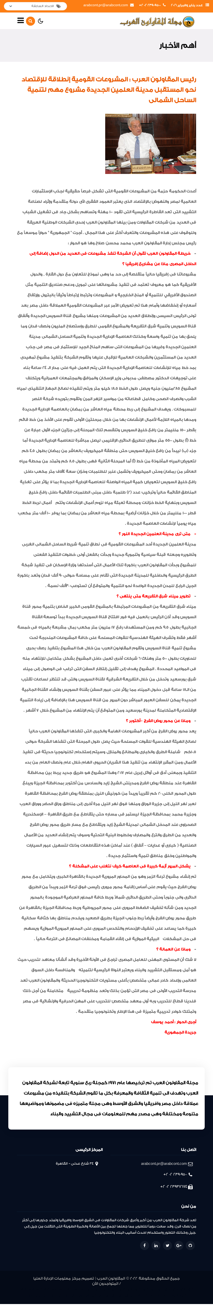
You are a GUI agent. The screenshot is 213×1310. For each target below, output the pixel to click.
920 (66, 1296)
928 (174, 1289)
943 (61, 1289)
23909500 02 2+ (150, 5)
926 (190, 1289)
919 (73, 1296)
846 (183, 1296)
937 (106, 1289)
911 (126, 1296)
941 (76, 1289)
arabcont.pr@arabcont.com (105, 5)
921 (60, 1296)
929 (167, 1289)
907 (137, 1296)
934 (130, 1289)
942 (69, 1289)
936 (114, 1289)
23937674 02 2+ (173, 1187)
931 (153, 1289)
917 (87, 1296)
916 (93, 1296)
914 (106, 1296)
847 (175, 1296)
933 (137, 1289)
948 (23, 1289)
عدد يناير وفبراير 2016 (187, 5)
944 (54, 1289)
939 (90, 1289)
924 (38, 1296)
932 (145, 1289)
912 (120, 1296)
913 (113, 1296)
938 (98, 1289)
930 (160, 1289)
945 (46, 1289)
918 (80, 1296)
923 (45, 1296)
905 (151, 1296)
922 (53, 1296)
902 (157, 1296)
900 (169, 1296)
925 (30, 1296)
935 (121, 1289)
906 (144, 1296)
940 (82, 1289)
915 (100, 1296)
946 (38, 1289)
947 (31, 1289)
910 (131, 1296)
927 (182, 1289)
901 (163, 1296)
